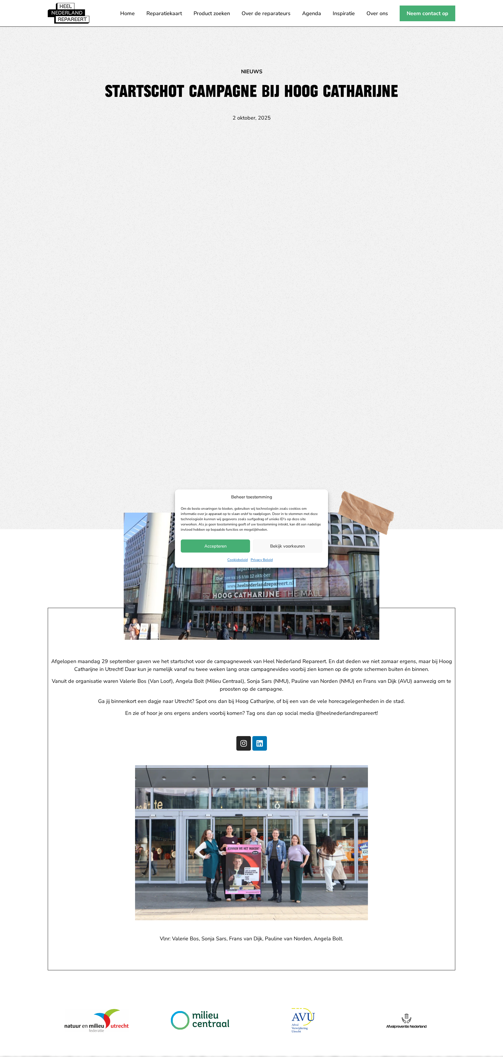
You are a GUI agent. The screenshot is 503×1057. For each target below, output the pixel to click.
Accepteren (215, 546)
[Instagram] (243, 743)
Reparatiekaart (164, 13)
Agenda (311, 13)
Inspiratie (344, 13)
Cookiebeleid (237, 559)
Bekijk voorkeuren (287, 546)
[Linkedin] (259, 743)
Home (127, 13)
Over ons (377, 13)
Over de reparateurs (266, 13)
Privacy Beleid (262, 559)
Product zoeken (212, 13)
